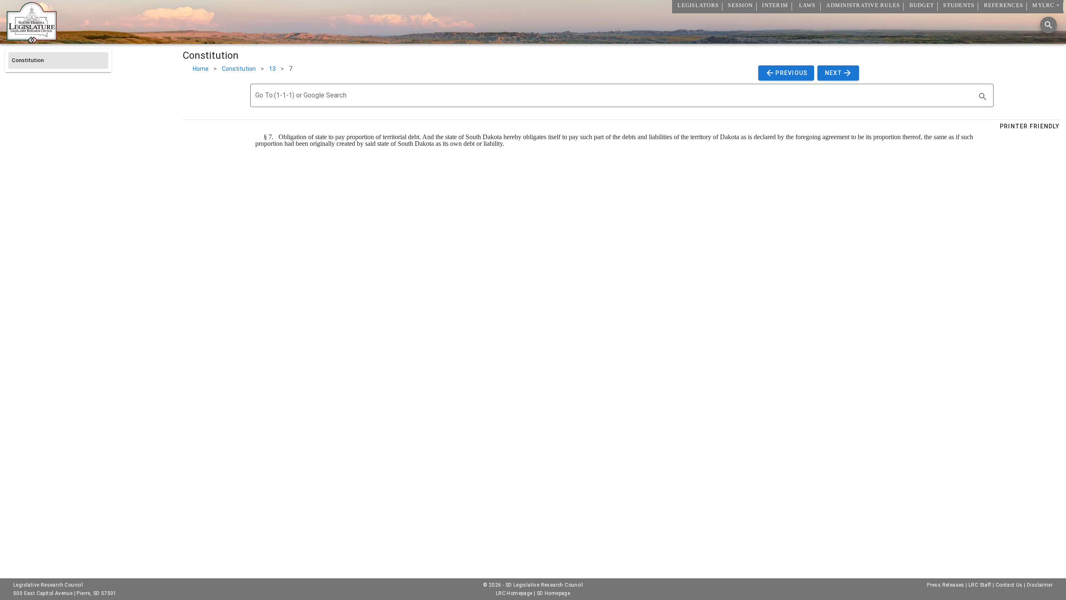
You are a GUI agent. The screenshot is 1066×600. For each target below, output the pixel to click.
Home (201, 68)
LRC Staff (980, 585)
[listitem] (58, 60)
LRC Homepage (514, 593)
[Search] (1048, 25)
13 (272, 68)
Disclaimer (1040, 585)
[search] (983, 96)
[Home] (32, 40)
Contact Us (1009, 585)
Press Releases (945, 585)
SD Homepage (553, 593)
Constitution (239, 68)
